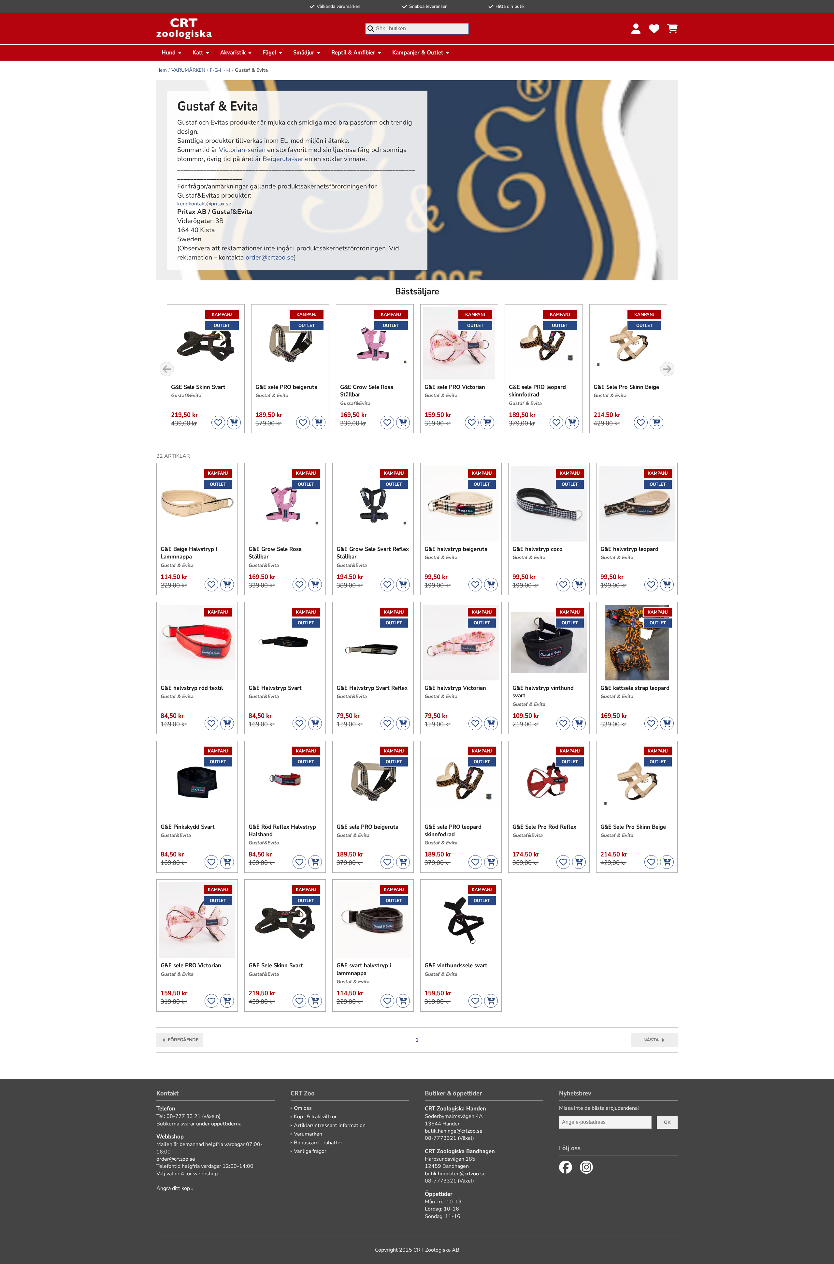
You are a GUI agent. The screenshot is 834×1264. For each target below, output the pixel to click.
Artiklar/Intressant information (330, 1125)
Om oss (303, 1108)
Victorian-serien (242, 149)
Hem (161, 70)
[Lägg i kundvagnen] (234, 422)
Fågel (269, 52)
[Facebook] (565, 1167)
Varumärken (308, 1134)
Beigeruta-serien (287, 159)
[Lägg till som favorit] (218, 422)
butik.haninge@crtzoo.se (453, 1131)
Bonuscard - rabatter (318, 1142)
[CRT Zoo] (184, 28)
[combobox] (417, 29)
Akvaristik (233, 52)
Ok (667, 1122)
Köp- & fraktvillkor (315, 1116)
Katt (198, 52)
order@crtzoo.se (270, 257)
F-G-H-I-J (220, 70)
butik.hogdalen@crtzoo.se (455, 1173)
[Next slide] (667, 369)
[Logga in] (636, 29)
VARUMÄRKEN (188, 70)
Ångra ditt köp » (175, 1188)
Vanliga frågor (310, 1151)
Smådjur (303, 52)
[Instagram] (586, 1167)
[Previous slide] (167, 369)
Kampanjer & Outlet (417, 52)
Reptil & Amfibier (353, 52)
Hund (169, 52)
